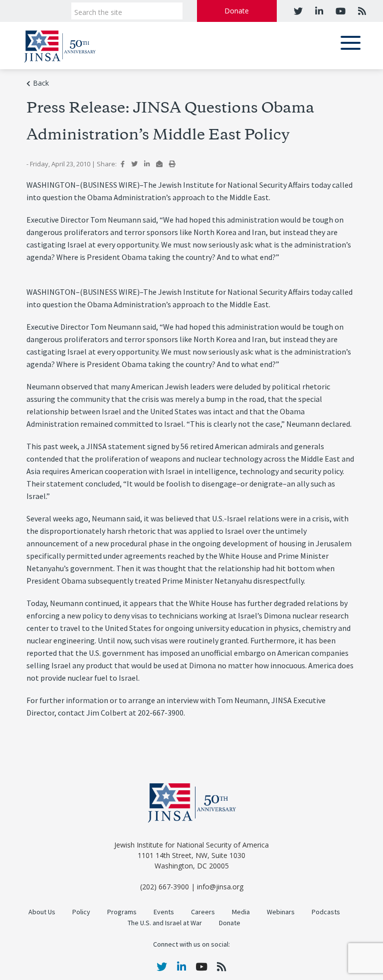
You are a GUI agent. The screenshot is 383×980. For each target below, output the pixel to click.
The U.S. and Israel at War (165, 923)
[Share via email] (159, 163)
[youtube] (339, 11)
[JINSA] (59, 44)
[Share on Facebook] (123, 163)
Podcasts (326, 912)
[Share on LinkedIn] (147, 163)
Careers (203, 912)
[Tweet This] (134, 163)
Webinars (281, 912)
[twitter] (298, 11)
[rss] (361, 11)
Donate (236, 10)
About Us (41, 912)
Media (241, 912)
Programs (122, 912)
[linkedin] (318, 11)
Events (164, 912)
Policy (81, 912)
